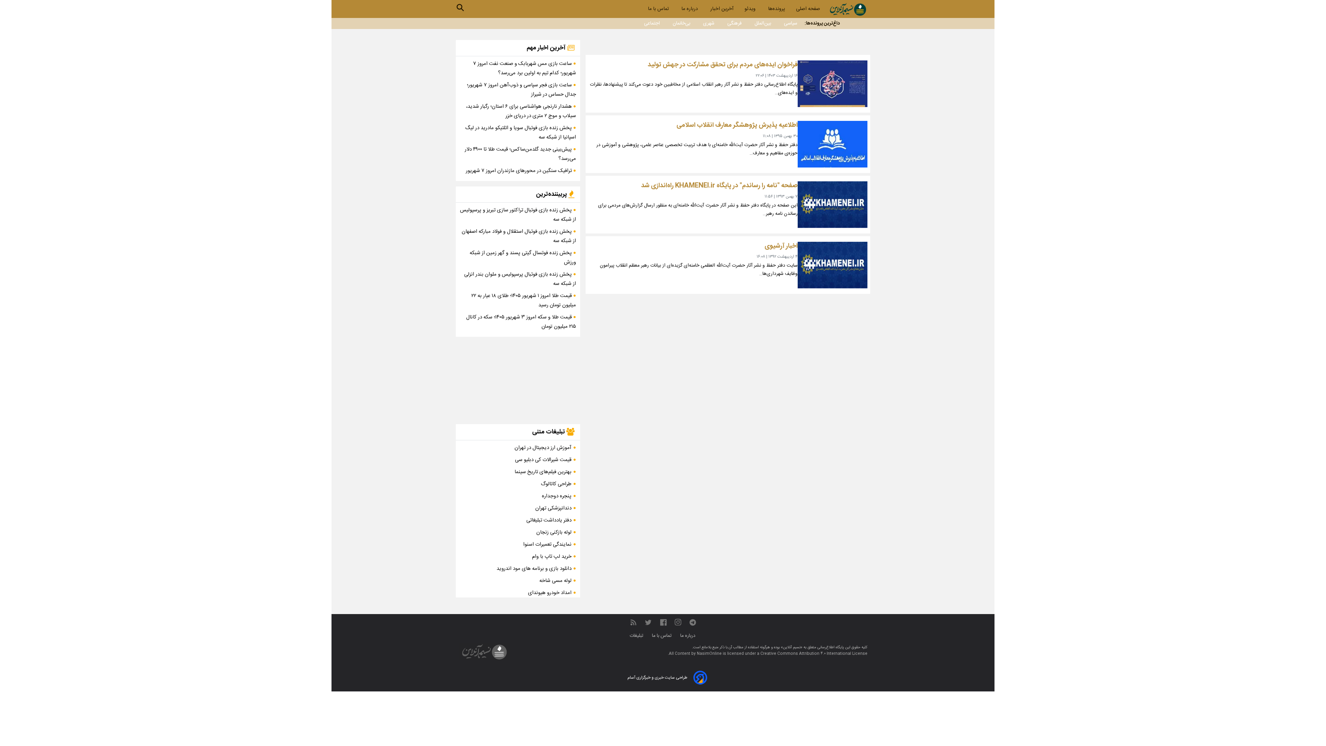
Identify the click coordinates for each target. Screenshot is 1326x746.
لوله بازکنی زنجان (553, 532)
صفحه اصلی (808, 9)
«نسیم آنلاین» (791, 647)
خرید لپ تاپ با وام (551, 556)
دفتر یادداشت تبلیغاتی (548, 520)
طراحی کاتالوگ (556, 484)
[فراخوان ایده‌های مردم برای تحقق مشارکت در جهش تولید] (832, 84)
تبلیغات (637, 636)
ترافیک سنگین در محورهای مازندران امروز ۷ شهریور (519, 170)
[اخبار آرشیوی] (832, 265)
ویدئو (750, 9)
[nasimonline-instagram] (678, 622)
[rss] (633, 622)
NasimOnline (709, 654)
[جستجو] (460, 7)
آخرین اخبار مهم (547, 48)
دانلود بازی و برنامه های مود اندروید (534, 568)
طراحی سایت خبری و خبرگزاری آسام (657, 677)
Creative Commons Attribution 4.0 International (806, 654)
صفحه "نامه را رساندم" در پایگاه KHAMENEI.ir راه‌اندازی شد (719, 185)
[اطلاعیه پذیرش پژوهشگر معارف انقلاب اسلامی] (832, 144)
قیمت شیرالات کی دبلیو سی (543, 460)
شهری (708, 23)
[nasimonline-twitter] (648, 622)
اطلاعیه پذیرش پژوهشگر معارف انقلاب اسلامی (737, 125)
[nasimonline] (663, 622)
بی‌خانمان (681, 23)
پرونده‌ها (776, 9)
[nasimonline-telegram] (692, 622)
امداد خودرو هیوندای (549, 593)
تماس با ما (659, 9)
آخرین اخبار (721, 9)
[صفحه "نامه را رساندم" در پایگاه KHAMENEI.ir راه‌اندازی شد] (832, 205)
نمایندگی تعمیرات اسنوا (547, 544)
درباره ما (690, 9)
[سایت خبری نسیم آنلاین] (848, 9)
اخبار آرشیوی (781, 246)
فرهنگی (734, 23)
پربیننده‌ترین (552, 194)
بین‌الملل (763, 23)
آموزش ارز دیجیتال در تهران (543, 447)
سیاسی (790, 23)
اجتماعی (652, 23)
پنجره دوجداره (556, 496)
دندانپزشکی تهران (553, 508)
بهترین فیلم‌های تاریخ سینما (543, 472)
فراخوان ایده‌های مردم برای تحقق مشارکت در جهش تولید (723, 64)
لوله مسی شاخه (555, 580)
